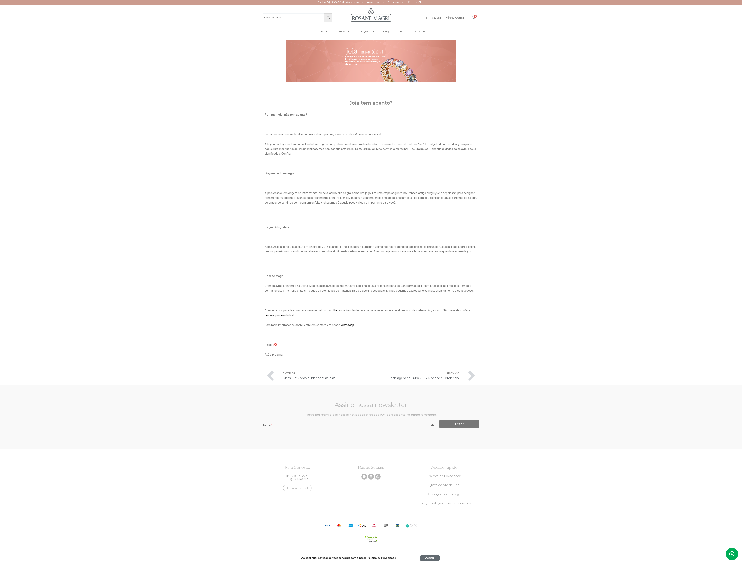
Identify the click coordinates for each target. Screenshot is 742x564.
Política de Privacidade (444, 476)
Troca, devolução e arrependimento (444, 503)
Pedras (340, 31)
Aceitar (429, 558)
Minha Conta (455, 17)
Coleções (363, 31)
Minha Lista (432, 17)
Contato (402, 31)
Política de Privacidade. (381, 558)
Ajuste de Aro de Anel (444, 485)
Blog (385, 31)
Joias (319, 31)
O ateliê (420, 31)
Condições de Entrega (444, 494)
